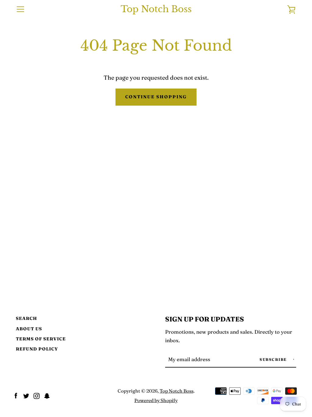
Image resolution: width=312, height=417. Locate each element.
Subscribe (274, 359)
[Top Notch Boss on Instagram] (37, 395)
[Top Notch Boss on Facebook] (16, 395)
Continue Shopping (156, 97)
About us (29, 329)
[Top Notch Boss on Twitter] (26, 395)
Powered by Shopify (156, 400)
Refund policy (37, 349)
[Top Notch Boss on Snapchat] (47, 395)
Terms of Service (41, 339)
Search (26, 318)
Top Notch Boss (156, 9)
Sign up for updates (204, 319)
